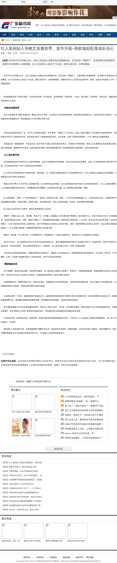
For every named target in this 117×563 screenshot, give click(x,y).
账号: (4, 2)
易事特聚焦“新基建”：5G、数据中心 (82, 401)
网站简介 (27, 557)
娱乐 (39, 34)
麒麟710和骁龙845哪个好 (39, 381)
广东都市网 (15, 40)
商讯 (91, 34)
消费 (100, 34)
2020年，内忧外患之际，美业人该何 (24, 510)
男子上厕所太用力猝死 (21, 412)
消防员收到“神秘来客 (43, 412)
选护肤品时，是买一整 (11, 541)
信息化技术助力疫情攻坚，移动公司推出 (25, 497)
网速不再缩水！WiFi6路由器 (80, 25)
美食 (83, 34)
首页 (4, 34)
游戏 (74, 34)
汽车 (48, 34)
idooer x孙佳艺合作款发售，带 (79, 433)
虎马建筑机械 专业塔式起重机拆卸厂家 (25, 505)
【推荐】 (5, 501)
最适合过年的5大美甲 (76, 541)
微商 (109, 34)
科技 (30, 34)
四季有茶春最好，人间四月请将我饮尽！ (84, 438)
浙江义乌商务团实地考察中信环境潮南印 (84, 410)
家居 (57, 34)
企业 (65, 34)
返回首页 (58, 448)
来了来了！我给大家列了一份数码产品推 (84, 406)
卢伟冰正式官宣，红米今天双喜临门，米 (25, 475)
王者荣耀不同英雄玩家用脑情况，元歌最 (25, 480)
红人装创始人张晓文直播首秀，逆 (54, 25)
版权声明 (79, 557)
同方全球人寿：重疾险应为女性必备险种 (84, 419)
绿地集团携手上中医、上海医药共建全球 (84, 428)
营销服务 (53, 557)
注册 (52, 2)
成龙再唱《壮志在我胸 (21, 435)
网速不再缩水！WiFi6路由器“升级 (22, 467)
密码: (23, 2)
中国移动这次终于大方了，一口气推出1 (25, 488)
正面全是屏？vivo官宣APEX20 (21, 484)
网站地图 (90, 557)
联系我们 (40, 557)
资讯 (13, 34)
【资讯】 (5, 463)
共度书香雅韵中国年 (43, 435)
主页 (7, 40)
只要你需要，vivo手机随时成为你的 (23, 471)
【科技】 (5, 467)
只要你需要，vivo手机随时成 (104, 25)
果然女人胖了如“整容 (32, 541)
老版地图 (66, 557)
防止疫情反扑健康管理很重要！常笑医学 (25, 501)
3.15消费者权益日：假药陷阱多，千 (82, 396)
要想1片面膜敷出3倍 (54, 541)
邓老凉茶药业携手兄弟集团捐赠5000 (24, 492)
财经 (22, 34)
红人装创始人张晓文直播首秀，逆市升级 (25, 463)
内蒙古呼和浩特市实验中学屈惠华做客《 (84, 424)
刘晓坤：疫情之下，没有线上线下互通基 (84, 415)
